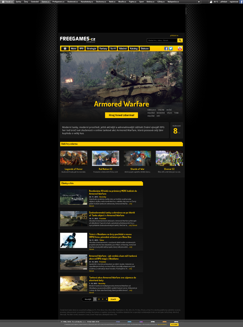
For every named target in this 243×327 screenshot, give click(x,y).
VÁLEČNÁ (151, 113)
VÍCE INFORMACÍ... (162, 324)
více (199, 2)
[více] (199, 2)
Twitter (171, 48)
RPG (81, 48)
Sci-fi (113, 48)
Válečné (123, 48)
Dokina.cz (150, 2)
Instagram (175, 48)
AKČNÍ (169, 110)
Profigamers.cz (58, 2)
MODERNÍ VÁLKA (164, 113)
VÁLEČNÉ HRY (153, 116)
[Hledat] (180, 40)
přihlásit (224, 2)
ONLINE (161, 110)
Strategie (91, 48)
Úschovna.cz (101, 2)
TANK (176, 113)
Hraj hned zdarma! (121, 115)
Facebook (166, 48)
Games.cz (45, 2)
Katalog (134, 48)
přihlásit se (174, 35)
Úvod (65, 48)
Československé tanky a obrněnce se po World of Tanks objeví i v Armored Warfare (112, 214)
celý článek (133, 225)
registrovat (234, 2)
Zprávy (18, 2)
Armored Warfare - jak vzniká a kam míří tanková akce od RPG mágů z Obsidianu (113, 257)
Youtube (180, 48)
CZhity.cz (161, 2)
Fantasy (103, 48)
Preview (102, 218)
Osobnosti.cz (72, 2)
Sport (141, 2)
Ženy (26, 2)
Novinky (102, 197)
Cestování (35, 2)
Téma (101, 240)
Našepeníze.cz (173, 2)
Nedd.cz (112, 2)
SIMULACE (151, 110)
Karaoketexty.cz (87, 2)
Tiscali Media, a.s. (79, 322)
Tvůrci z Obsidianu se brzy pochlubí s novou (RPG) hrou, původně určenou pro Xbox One (110, 235)
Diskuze (145, 48)
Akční (73, 48)
